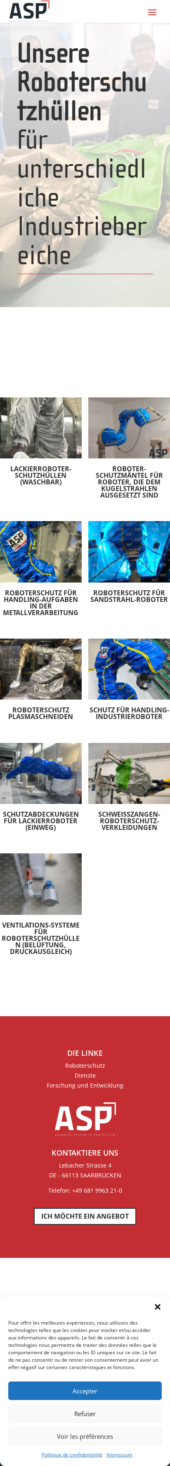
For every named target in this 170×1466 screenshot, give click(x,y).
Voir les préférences (85, 1436)
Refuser (85, 1414)
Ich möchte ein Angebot (85, 1216)
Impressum (119, 1454)
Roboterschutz (85, 1065)
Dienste (85, 1075)
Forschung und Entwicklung (85, 1085)
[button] (157, 1307)
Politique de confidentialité (72, 1454)
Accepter (85, 1391)
